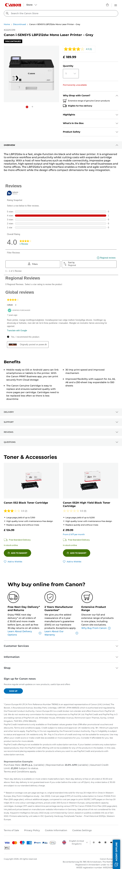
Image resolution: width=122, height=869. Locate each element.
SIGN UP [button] (13, 691)
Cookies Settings (82, 830)
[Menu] (115, 4)
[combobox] (61, 13)
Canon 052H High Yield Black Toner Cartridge (86, 504)
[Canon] (13, 5)
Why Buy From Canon (94, 628)
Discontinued (19, 24)
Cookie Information (56, 830)
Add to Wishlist (15, 561)
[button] (27, 107)
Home (7, 24)
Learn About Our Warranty (54, 633)
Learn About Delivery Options (20, 633)
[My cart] (107, 4)
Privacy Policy (32, 830)
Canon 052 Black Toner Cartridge (26, 502)
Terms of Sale (11, 830)
